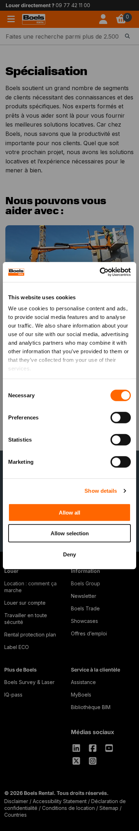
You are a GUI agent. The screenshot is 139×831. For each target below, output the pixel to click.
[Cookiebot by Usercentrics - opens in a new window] (100, 272)
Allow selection (70, 533)
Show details (100, 491)
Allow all (69, 512)
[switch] (120, 417)
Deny (69, 554)
